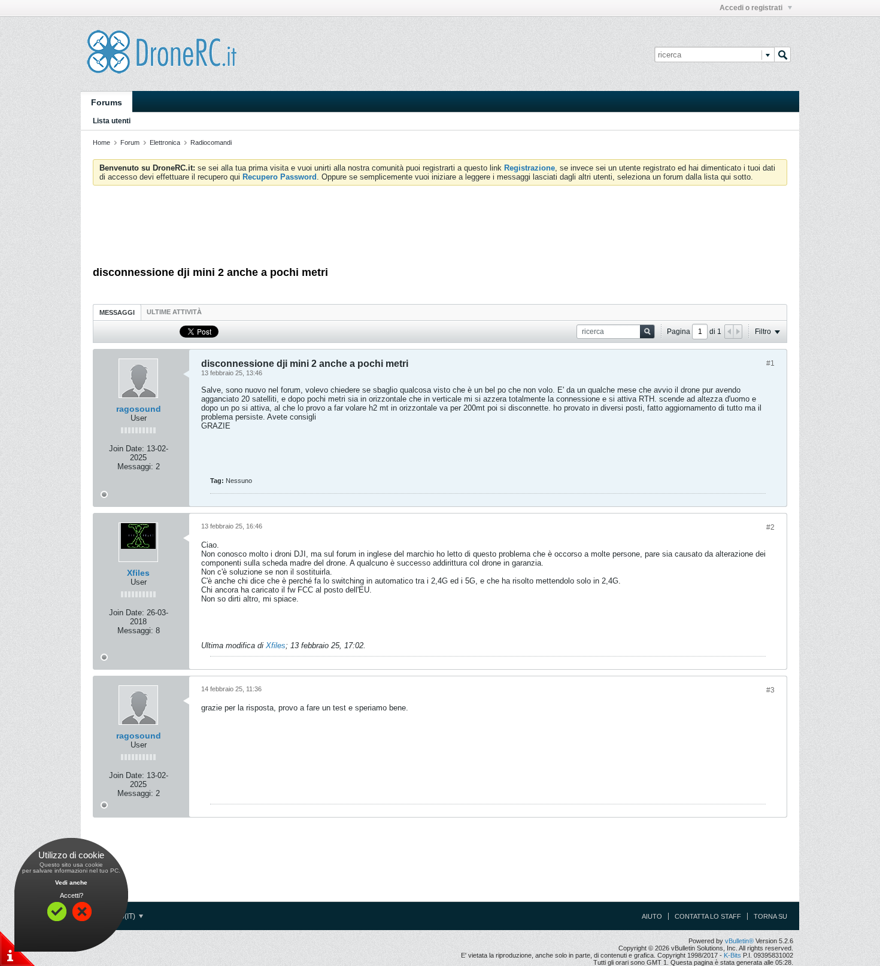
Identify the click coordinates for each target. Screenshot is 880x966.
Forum (129, 142)
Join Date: (126, 448)
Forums (106, 102)
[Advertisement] (440, 227)
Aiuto (652, 916)
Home (101, 142)
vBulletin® (739, 940)
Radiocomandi (211, 142)
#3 (770, 690)
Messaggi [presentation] (117, 312)
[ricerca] (782, 54)
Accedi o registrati (752, 8)
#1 (770, 363)
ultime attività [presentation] (175, 311)
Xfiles (138, 573)
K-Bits (732, 955)
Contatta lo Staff (708, 916)
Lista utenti (112, 121)
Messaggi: (135, 466)
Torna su (770, 916)
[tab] (117, 312)
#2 (770, 527)
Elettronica (165, 142)
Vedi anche (71, 882)
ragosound (138, 409)
